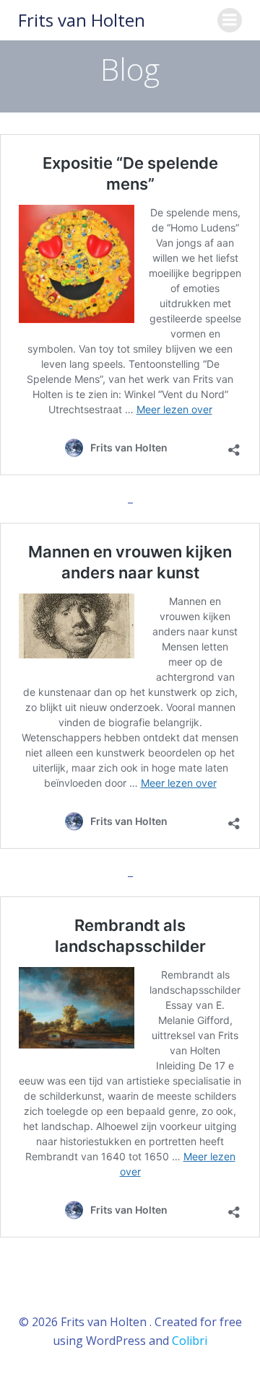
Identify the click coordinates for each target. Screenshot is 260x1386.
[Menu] (229, 20)
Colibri (189, 1341)
